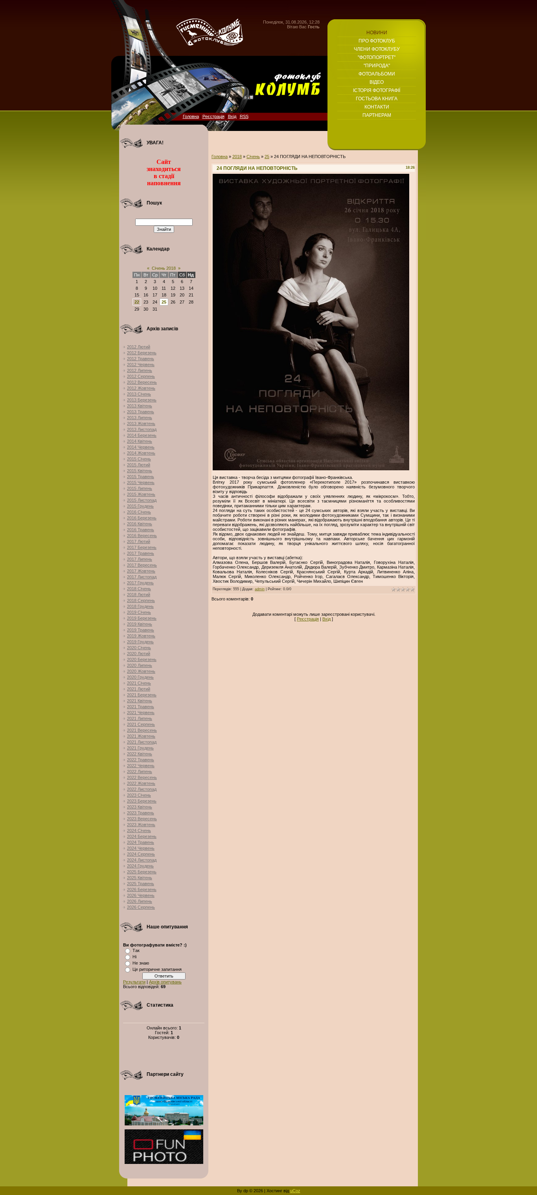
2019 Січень (139, 612)
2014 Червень (140, 447)
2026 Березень (141, 889)
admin (260, 589)
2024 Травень (140, 842)
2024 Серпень (141, 854)
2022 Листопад (141, 789)
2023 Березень (141, 801)
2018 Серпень (141, 600)
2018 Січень (139, 588)
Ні (134, 956)
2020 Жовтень (141, 671)
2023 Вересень (142, 818)
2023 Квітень (139, 807)
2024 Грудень (140, 866)
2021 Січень (139, 683)
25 (164, 302)
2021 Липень (139, 718)
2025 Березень (141, 871)
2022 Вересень (142, 777)
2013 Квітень (139, 405)
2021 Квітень (139, 700)
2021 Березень (141, 694)
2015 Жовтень (141, 494)
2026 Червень (140, 895)
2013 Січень (139, 394)
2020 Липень (139, 665)
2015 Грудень (140, 506)
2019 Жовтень (141, 635)
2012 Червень (140, 364)
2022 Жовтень (141, 783)
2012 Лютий (138, 346)
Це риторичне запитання (157, 969)
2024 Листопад (141, 860)
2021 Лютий (138, 689)
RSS (244, 116)
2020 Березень (141, 659)
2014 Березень (141, 435)
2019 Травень (140, 630)
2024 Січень (139, 830)
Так (136, 950)
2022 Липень (139, 771)
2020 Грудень (140, 677)
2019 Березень (141, 618)
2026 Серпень (141, 907)
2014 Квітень (139, 441)
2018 (237, 156)
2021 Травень (140, 706)
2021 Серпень (141, 724)
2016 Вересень (142, 535)
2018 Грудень (140, 606)
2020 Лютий (138, 653)
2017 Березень (141, 547)
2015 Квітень (139, 470)
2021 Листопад (141, 742)
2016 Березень (141, 518)
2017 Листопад (141, 576)
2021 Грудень (140, 748)
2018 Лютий (138, 594)
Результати (134, 982)
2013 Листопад (141, 429)
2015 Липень (139, 488)
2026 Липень (139, 901)
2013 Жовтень (141, 423)
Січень (253, 156)
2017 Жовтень (141, 571)
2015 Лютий (138, 464)
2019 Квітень (139, 624)
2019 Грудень (140, 641)
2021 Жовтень (141, 736)
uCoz (295, 1190)
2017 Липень (139, 559)
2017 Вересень (142, 565)
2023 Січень (139, 795)
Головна (191, 116)
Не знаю (140, 963)
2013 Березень (141, 400)
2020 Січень (139, 647)
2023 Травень (140, 812)
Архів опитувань (165, 982)
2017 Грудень (140, 582)
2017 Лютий (138, 541)
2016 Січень (139, 512)
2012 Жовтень (141, 388)
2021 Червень (140, 712)
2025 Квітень (139, 877)
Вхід (232, 116)
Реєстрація (213, 116)
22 (136, 302)
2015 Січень (139, 459)
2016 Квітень (139, 523)
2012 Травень (140, 358)
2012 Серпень (141, 376)
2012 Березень (141, 352)
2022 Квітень (139, 753)
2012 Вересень (142, 382)
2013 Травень (140, 411)
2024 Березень (141, 836)
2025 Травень (140, 883)
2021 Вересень (142, 730)
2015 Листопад (141, 500)
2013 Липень (139, 417)
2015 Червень (140, 482)
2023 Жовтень (141, 824)
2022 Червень (140, 765)
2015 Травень (140, 476)
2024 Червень (140, 848)
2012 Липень (139, 370)
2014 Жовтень (141, 453)
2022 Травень (140, 759)
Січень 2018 (164, 268)
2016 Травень (140, 529)
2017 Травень (140, 553)
